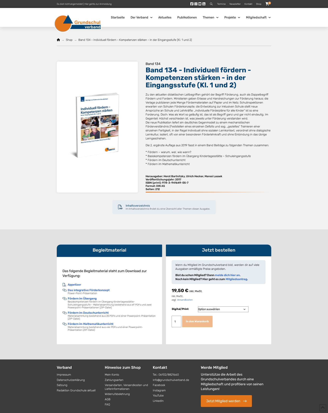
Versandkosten (185, 299)
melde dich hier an (227, 275)
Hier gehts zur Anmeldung (98, 4)
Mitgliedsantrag (236, 279)
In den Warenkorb (197, 321)
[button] (211, 4)
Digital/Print (180, 309)
